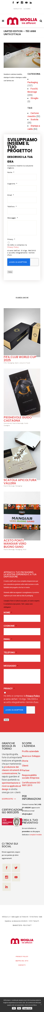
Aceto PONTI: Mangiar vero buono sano (15, 542)
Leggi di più (27, 1008)
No (19, 1008)
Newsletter (18, 9)
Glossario (27, 9)
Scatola (34, 118)
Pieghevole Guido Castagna (18, 417)
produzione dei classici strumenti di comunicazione (12, 768)
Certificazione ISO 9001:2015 (31, 782)
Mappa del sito (22, 959)
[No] (41, 1004)
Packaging (33, 81)
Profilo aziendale (30, 750)
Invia (10, 270)
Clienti (25, 764)
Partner (26, 769)
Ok (14, 1008)
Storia (25, 759)
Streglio (34, 96)
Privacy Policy (13, 246)
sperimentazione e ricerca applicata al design (11, 784)
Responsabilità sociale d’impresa (30, 775)
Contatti (22, 963)
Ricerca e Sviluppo (31, 754)
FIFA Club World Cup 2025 (20, 357)
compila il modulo (36, 833)
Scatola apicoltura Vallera (20, 480)
